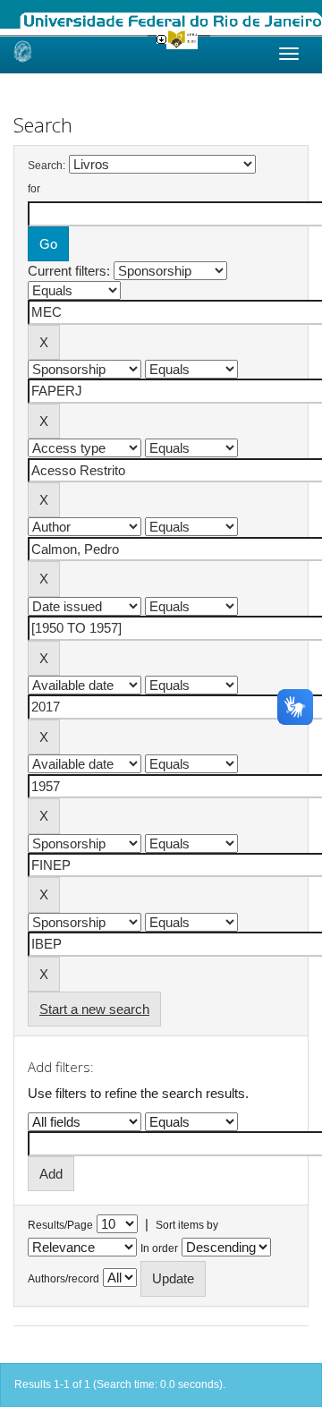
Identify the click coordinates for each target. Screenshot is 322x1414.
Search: (46, 165)
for (34, 189)
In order (159, 1248)
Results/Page (60, 1225)
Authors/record (63, 1279)
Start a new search (94, 1009)
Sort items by (187, 1225)
